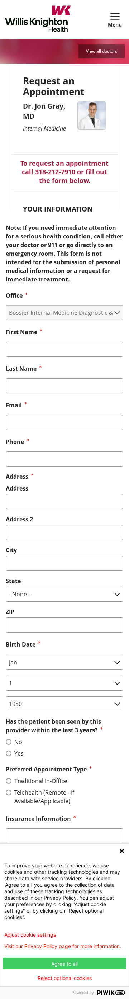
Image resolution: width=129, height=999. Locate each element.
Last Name (21, 369)
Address (17, 488)
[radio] (8, 742)
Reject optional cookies (65, 978)
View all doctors (101, 51)
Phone (15, 442)
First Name (21, 332)
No (18, 742)
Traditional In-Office (40, 781)
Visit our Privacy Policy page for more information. (62, 946)
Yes (19, 753)
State (13, 581)
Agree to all (64, 964)
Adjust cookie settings (30, 935)
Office (14, 295)
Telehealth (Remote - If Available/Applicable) (44, 797)
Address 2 (19, 519)
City (11, 550)
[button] (116, 19)
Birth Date (20, 644)
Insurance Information (38, 819)
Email (14, 405)
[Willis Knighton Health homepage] (56, 19)
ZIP (10, 612)
